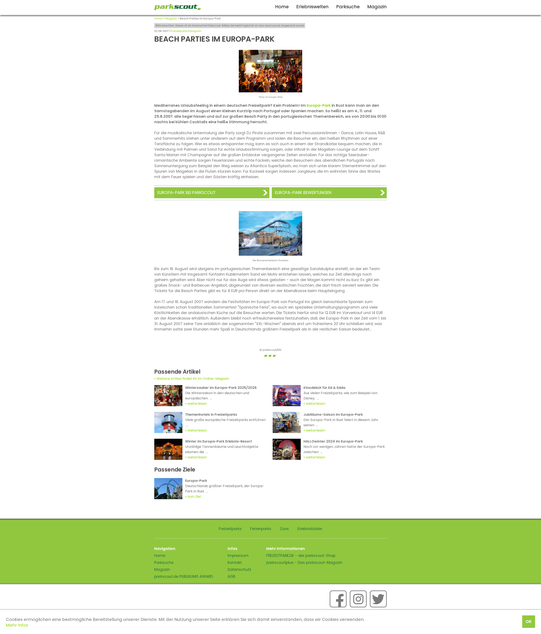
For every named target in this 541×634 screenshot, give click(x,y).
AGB (231, 576)
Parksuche (348, 7)
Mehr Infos (17, 625)
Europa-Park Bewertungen (303, 192)
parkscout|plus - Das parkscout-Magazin (304, 562)
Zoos (284, 528)
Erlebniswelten (312, 7)
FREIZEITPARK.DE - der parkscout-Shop (300, 555)
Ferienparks (260, 528)
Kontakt (235, 562)
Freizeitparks (179, 31)
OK (529, 621)
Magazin (377, 7)
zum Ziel (194, 496)
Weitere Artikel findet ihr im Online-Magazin (193, 378)
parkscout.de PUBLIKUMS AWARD (183, 576)
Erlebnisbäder (309, 528)
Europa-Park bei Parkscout (186, 192)
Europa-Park (319, 105)
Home (282, 7)
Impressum (238, 555)
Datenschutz (239, 569)
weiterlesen (197, 403)
